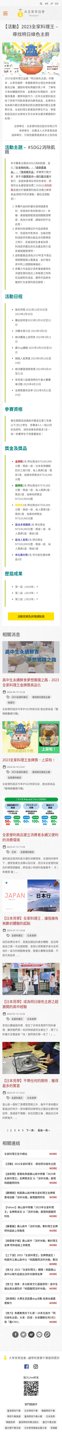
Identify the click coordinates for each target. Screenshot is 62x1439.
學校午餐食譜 (14, 1416)
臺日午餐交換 (49, 1422)
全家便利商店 (14, 777)
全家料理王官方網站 (15, 1154)
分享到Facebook (15, 1334)
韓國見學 (10, 1422)
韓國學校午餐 (48, 1410)
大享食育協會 (26, 1367)
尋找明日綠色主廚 (41, 697)
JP (51, 3)
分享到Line (39, 1334)
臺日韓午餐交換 (13, 1427)
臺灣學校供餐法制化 (29, 1422)
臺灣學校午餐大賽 (33, 1416)
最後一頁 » (44, 1130)
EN (56, 3)
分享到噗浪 (47, 1334)
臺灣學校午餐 (14, 1410)
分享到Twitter (23, 1334)
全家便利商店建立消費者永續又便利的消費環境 (30, 837)
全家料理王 (17, 935)
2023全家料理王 (20, 697)
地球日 (11, 702)
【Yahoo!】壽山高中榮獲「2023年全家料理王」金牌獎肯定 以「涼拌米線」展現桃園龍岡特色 (30, 1211)
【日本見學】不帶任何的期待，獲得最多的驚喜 (30, 1083)
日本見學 (31, 935)
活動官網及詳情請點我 (31, 616)
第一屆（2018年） (25, 587)
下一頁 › (30, 1130)
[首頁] (31, 13)
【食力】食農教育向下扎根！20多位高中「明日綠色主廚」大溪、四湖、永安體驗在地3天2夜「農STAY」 (29, 1317)
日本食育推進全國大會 (35, 1427)
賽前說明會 (21, 320)
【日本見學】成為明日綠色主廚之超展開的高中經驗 (30, 1004)
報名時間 (20, 309)
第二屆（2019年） (25, 593)
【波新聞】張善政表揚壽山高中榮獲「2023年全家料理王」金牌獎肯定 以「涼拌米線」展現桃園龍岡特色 (30, 1178)
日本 (14, 851)
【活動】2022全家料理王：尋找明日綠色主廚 (30, 1164)
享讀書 (53, 1427)
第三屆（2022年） (25, 599)
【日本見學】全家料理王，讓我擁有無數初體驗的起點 (30, 920)
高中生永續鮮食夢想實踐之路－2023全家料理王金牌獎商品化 (30, 682)
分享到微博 (31, 1334)
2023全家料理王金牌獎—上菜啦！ (28, 759)
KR (46, 3)
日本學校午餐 (31, 1410)
